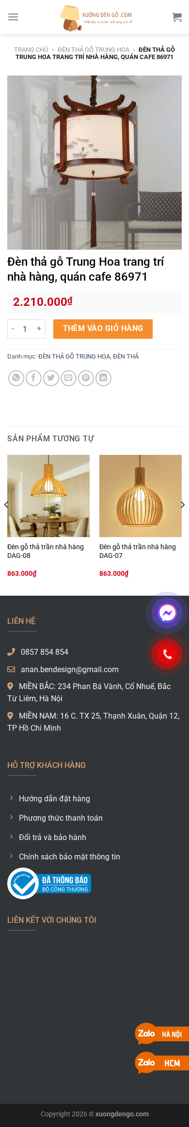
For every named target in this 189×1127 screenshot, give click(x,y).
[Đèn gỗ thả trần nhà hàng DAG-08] (48, 496)
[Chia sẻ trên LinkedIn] (103, 378)
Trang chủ (31, 49)
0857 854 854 (43, 652)
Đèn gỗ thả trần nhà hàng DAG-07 (137, 551)
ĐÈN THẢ (126, 356)
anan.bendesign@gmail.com (69, 669)
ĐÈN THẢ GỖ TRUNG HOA (93, 49)
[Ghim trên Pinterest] (86, 378)
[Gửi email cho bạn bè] (69, 378)
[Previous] (7, 524)
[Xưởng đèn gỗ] (94, 17)
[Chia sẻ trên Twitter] (51, 378)
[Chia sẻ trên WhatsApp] (16, 378)
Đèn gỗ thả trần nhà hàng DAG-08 (45, 551)
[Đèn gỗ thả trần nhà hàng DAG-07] (140, 496)
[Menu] (13, 17)
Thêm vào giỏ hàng (103, 328)
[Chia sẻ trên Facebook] (34, 378)
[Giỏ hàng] (177, 17)
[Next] (182, 524)
